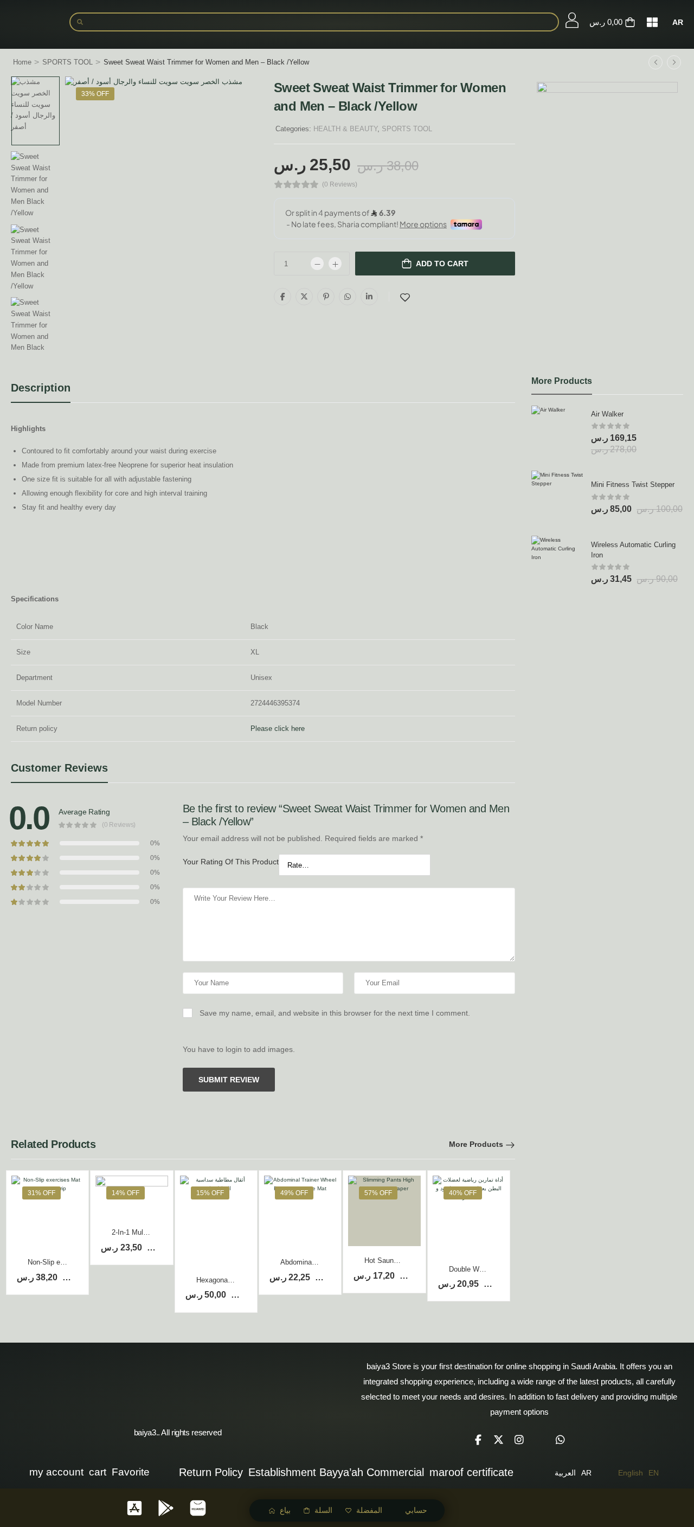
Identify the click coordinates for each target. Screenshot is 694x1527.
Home (22, 62)
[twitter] (499, 1439)
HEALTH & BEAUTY (345, 129)
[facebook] (478, 1439)
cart (97, 1472)
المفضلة (369, 1510)
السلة (323, 1510)
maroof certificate (471, 1472)
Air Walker (607, 414)
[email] (540, 1439)
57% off (378, 1193)
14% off (125, 1193)
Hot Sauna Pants (391, 1260)
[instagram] (519, 1439)
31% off (41, 1193)
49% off (294, 1193)
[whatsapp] (560, 1439)
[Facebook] (282, 296)
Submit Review (228, 1079)
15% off (210, 1193)
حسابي (416, 1510)
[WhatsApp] (347, 296)
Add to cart (442, 263)
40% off (463, 1193)
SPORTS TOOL (67, 62)
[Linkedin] (369, 296)
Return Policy (211, 1472)
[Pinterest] (326, 296)
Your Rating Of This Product (231, 861)
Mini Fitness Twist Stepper (632, 484)
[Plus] (335, 263)
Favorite (131, 1472)
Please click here (277, 728)
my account (56, 1472)
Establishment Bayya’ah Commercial (336, 1472)
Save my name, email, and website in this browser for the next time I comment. (335, 1013)
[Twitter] (304, 296)
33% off (95, 94)
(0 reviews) (339, 184)
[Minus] (317, 263)
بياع (285, 1510)
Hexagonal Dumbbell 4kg (235, 1280)
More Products (476, 1144)
